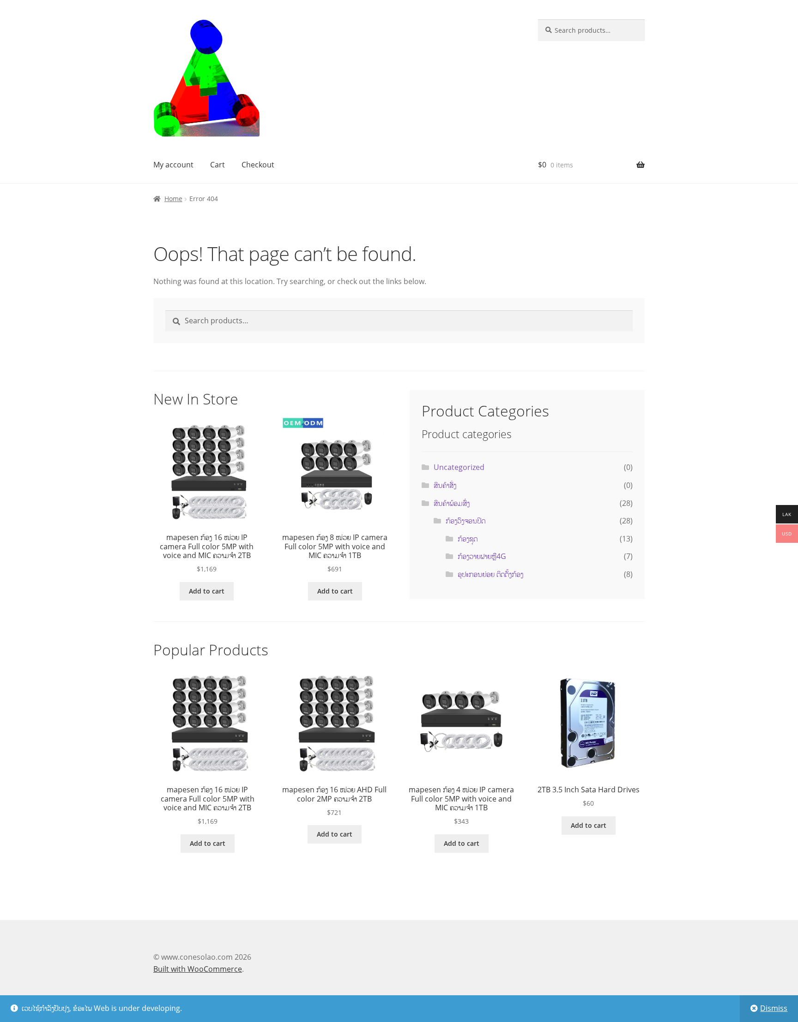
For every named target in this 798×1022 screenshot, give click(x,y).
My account (173, 165)
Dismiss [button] (773, 1008)
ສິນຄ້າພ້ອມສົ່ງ (452, 503)
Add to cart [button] (206, 591)
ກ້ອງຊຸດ (468, 539)
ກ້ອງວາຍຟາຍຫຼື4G (482, 556)
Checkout (258, 165)
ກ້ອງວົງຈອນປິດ (465, 521)
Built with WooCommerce (197, 969)
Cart (217, 165)
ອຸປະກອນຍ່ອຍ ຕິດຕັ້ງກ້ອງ (490, 574)
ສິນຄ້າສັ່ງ (445, 485)
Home (173, 198)
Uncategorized (459, 467)
